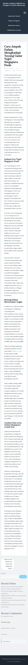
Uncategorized (19, 70)
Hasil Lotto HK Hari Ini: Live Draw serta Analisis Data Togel (8, 564)
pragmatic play (5, 628)
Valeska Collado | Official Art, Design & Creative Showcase (14, 4)
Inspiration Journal (14, 16)
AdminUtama (7, 70)
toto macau (12, 628)
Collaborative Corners (14, 30)
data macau (4, 634)
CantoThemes (16, 661)
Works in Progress (14, 21)
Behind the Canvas (14, 25)
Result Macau (6, 641)
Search (3, 573)
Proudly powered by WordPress (11, 659)
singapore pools (17, 351)
